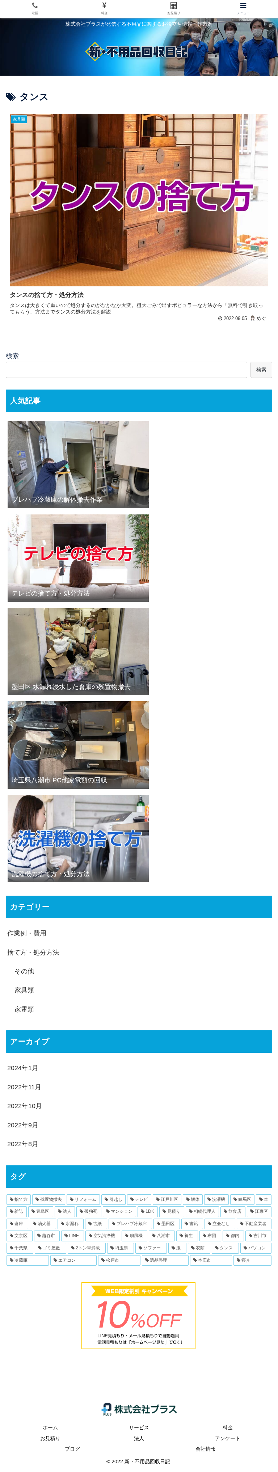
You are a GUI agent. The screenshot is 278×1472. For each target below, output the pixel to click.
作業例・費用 (26, 933)
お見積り (50, 1438)
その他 (24, 971)
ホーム (50, 1427)
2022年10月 (24, 1106)
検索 (12, 355)
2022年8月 (22, 1144)
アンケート (227, 1438)
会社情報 (205, 1449)
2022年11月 (24, 1087)
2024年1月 (22, 1068)
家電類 (24, 1009)
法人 (139, 1438)
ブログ (72, 1449)
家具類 (24, 990)
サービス (139, 1427)
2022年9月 (22, 1125)
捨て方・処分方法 (33, 952)
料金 (228, 1427)
